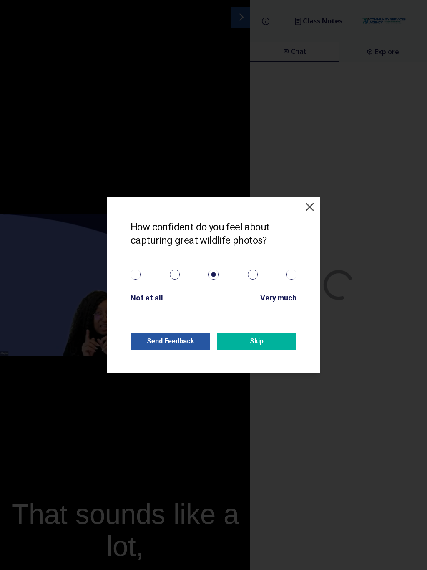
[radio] (136, 275)
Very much (278, 297)
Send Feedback (170, 341)
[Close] (309, 207)
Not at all (147, 297)
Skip (257, 341)
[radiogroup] (213, 275)
